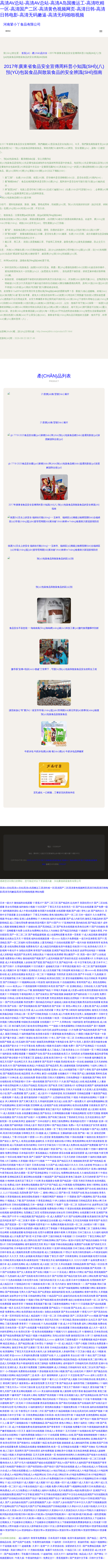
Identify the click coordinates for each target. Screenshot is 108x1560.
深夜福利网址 (65, 1105)
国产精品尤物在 (60, 1125)
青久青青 (44, 1347)
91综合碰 (65, 1307)
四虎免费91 (29, 1002)
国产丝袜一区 (58, 1006)
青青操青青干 (29, 1438)
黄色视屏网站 (79, 1141)
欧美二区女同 (89, 1367)
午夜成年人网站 (29, 1395)
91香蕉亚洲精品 (44, 1200)
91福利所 (57, 1542)
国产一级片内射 (78, 942)
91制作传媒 (25, 1149)
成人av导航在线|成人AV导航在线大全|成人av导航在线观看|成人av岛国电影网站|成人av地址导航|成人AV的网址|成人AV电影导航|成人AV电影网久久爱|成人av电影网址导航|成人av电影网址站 (54, 1470)
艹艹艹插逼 (50, 1161)
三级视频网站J (92, 1383)
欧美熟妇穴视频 (41, 1256)
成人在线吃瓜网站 (16, 1264)
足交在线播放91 (24, 914)
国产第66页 (64, 1192)
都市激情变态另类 (34, 1244)
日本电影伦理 (21, 1248)
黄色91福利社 (80, 1423)
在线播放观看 (16, 1232)
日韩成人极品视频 (21, 1339)
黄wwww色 (90, 970)
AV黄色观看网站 (66, 1026)
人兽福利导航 (68, 1351)
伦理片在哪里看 (45, 1232)
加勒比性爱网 (26, 950)
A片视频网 (79, 1188)
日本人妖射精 (85, 1165)
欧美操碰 (82, 1359)
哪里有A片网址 (76, 1272)
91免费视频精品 (36, 1423)
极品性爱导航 (101, 1053)
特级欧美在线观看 (30, 1022)
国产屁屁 (37, 962)
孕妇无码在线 (49, 1399)
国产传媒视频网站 (70, 1288)
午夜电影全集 (62, 1041)
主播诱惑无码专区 (46, 1438)
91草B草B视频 (87, 998)
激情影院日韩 (77, 1335)
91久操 (62, 1081)
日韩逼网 (65, 970)
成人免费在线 (73, 1145)
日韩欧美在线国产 (84, 1026)
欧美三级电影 (41, 1363)
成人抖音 (65, 1419)
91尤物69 (93, 1149)
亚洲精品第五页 (15, 1176)
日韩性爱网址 (72, 1212)
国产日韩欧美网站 (47, 1240)
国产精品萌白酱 (26, 1343)
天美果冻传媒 (38, 1165)
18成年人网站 (97, 1065)
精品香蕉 (25, 1073)
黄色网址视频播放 (30, 1184)
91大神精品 (40, 978)
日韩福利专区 (75, 1367)
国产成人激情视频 (86, 1073)
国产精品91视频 (29, 1335)
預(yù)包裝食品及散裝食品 (51, 860)
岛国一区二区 (70, 1204)
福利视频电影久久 (64, 1260)
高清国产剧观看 (45, 1169)
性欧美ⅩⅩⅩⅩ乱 (80, 946)
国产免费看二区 (82, 1228)
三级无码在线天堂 (48, 1280)
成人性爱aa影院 (76, 990)
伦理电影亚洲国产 (85, 1085)
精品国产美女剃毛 (23, 954)
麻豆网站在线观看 (33, 1176)
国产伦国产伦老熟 (22, 1542)
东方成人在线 (61, 1101)
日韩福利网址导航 (37, 1296)
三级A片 (72, 1347)
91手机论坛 (62, 1399)
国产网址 (99, 1554)
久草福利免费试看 (30, 1355)
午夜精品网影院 (78, 1113)
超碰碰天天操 (52, 966)
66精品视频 (25, 1216)
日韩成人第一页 (22, 1014)
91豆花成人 (62, 1272)
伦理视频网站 (79, 1184)
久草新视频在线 (13, 1196)
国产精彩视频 (56, 994)
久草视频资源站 (11, 1010)
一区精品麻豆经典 (69, 1018)
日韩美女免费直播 (97, 1343)
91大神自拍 (44, 918)
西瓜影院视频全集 (49, 1403)
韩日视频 (32, 1169)
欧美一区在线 (77, 1061)
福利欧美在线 (100, 1335)
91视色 (74, 1097)
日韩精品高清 (85, 1200)
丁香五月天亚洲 (22, 1351)
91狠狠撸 (100, 950)
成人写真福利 (16, 1145)
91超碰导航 (47, 1554)
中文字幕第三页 (26, 1057)
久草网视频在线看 (61, 1113)
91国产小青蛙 (84, 1069)
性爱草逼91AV (43, 1224)
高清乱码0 (43, 1085)
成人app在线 (37, 1010)
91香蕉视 (26, 938)
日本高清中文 (70, 1542)
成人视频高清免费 (21, 1252)
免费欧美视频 (57, 1224)
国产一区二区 (71, 914)
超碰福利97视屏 (38, 1379)
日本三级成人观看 (82, 1248)
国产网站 (96, 1077)
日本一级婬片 (85, 914)
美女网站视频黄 (24, 1391)
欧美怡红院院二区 (56, 978)
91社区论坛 (54, 1172)
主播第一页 (50, 1129)
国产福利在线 (80, 994)
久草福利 (98, 958)
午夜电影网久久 (27, 994)
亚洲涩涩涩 (88, 1550)
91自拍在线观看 (62, 942)
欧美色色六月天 (96, 946)
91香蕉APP (38, 903)
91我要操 (71, 1196)
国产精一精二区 (86, 1133)
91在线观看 (53, 1435)
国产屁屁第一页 (13, 1224)
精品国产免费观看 (89, 1145)
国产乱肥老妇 (44, 1292)
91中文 (99, 1208)
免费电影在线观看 (42, 1069)
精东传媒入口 (77, 970)
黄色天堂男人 (77, 1014)
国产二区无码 (16, 1403)
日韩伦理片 (99, 1307)
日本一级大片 (7, 903)
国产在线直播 (36, 1268)
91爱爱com (33, 1137)
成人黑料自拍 (30, 1240)
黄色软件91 (102, 1137)
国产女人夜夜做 (24, 1272)
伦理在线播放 (32, 942)
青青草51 (23, 1323)
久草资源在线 (57, 1546)
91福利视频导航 (27, 1034)
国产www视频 (91, 1315)
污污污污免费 (80, 1260)
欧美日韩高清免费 (86, 1296)
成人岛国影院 (32, 1264)
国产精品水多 (66, 1383)
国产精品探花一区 (41, 1216)
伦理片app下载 (24, 990)
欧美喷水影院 (42, 1034)
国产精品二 (93, 1538)
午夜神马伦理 (7, 1407)
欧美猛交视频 (75, 1002)
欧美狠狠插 (72, 1200)
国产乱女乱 (76, 1307)
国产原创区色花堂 (69, 958)
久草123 (89, 1335)
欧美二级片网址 (96, 1359)
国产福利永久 (97, 910)
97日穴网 (61, 1145)
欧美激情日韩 (94, 1216)
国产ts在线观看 (29, 1327)
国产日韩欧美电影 (39, 1014)
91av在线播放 (12, 1149)
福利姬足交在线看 (49, 1220)
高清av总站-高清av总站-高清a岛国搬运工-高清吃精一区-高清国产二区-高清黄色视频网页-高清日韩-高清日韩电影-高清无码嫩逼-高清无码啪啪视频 (52, 8)
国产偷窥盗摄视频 (37, 934)
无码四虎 (75, 1053)
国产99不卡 (13, 1216)
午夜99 (74, 1304)
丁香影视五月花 (47, 1260)
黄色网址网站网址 (28, 1359)
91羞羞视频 (86, 1077)
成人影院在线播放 (16, 974)
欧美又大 (65, 1053)
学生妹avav (98, 1165)
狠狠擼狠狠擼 (90, 1435)
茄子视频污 (22, 970)
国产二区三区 (51, 903)
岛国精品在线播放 (28, 1446)
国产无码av (62, 1240)
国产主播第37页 (32, 1347)
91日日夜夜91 (38, 966)
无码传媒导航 (7, 1248)
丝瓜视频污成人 (72, 1395)
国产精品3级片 (95, 922)
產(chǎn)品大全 (39, 53)
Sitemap (62, 864)
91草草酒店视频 (68, 966)
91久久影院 (93, 994)
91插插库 (83, 930)
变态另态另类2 (52, 1319)
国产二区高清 (77, 1315)
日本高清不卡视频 (57, 1538)
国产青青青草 (53, 1427)
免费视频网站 (56, 1359)
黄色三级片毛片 (53, 1109)
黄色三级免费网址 (61, 1121)
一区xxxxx (55, 938)
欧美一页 (55, 1446)
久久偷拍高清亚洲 (89, 1172)
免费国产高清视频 (47, 1395)
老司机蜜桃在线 (91, 1022)
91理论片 (67, 1252)
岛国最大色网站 (8, 1375)
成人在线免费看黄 (66, 1268)
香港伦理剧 (41, 1077)
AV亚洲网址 (41, 1117)
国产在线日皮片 (99, 1403)
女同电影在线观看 (70, 1446)
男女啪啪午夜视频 (23, 1069)
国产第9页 (26, 1236)
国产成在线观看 (98, 1304)
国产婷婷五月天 (98, 1244)
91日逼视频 (84, 1304)
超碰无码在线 (70, 1296)
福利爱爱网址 (16, 1212)
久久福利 (96, 1232)
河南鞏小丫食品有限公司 (71, 860)
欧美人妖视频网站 (75, 1292)
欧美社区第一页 (26, 1331)
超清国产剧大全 (11, 1045)
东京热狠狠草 (69, 1093)
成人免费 (56, 1188)
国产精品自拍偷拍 (90, 1240)
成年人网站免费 (90, 1276)
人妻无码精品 (46, 942)
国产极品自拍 (100, 1371)
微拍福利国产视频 (32, 958)
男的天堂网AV (45, 1125)
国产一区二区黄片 (21, 1220)
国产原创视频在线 (28, 1006)
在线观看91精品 (39, 1442)
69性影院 (40, 982)
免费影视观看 (19, 1053)
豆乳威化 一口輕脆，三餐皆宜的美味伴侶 (54, 792)
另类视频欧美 (22, 1268)
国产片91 (16, 1109)
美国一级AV (86, 954)
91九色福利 (11, 1276)
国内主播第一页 (22, 1172)
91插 (60, 1323)
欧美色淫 (74, 950)
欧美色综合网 (82, 926)
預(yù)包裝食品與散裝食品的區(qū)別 (54, 587)
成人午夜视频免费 (21, 1427)
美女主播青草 (35, 1061)
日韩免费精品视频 (35, 1415)
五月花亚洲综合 (93, 1117)
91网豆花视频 (101, 1049)
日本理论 (38, 1343)
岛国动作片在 (84, 1204)
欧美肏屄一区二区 (91, 1300)
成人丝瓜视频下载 (52, 970)
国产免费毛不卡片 (9, 1399)
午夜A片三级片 (23, 1165)
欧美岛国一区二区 (74, 1224)
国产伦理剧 (57, 1276)
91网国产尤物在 (87, 1446)
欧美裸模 (58, 954)
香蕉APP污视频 (37, 1161)
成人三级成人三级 (56, 1049)
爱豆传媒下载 (97, 1387)
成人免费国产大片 (59, 1216)
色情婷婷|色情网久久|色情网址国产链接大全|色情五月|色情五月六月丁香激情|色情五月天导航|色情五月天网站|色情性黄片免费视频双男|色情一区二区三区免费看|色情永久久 (53, 1458)
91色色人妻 (17, 1097)
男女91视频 (49, 1244)
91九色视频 (98, 974)
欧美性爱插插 (91, 990)
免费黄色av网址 (13, 1311)
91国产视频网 (28, 1224)
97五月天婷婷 (68, 1157)
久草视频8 (23, 1161)
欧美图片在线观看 (47, 910)
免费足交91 (49, 1558)
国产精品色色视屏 (88, 1030)
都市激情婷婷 (30, 1097)
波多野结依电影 (88, 950)
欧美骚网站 (8, 1351)
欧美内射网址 (30, 1145)
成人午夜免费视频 (14, 962)
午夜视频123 (68, 1236)
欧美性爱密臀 (61, 1300)
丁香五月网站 (94, 1236)
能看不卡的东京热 (54, 1550)
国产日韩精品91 (11, 982)
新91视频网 (99, 1026)
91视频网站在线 (27, 982)
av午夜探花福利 (99, 1252)
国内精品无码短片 (45, 1002)
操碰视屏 (68, 994)
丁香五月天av (12, 1387)
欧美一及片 (40, 1375)
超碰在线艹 (31, 1121)
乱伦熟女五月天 (13, 938)
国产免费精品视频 (92, 1546)
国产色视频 (91, 1284)
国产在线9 (31, 1041)
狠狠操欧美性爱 (81, 1161)
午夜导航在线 (7, 1172)
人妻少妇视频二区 (63, 1169)
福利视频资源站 (11, 910)
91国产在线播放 (8, 1272)
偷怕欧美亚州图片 (37, 922)
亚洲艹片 (44, 1546)
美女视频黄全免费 (50, 1180)
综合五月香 (24, 1010)
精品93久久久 (71, 1165)
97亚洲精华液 (68, 922)
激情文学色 (17, 1347)
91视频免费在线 (69, 1407)
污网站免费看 (14, 1022)
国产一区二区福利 (16, 942)
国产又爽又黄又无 (28, 1101)
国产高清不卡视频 (51, 1061)
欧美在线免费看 (80, 1105)
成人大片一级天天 (98, 1327)
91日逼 (86, 1399)
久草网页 (48, 1204)
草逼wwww (15, 1355)
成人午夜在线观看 (28, 910)
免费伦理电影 (12, 1153)
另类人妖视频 (26, 1256)
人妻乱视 (86, 1006)
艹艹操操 (53, 1026)
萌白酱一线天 (7, 1307)
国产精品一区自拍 (96, 1264)
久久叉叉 (14, 1256)
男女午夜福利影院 (25, 1363)
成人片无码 (5, 1339)
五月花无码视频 (80, 1220)
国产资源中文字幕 (79, 1558)
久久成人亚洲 (64, 1280)
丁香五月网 (62, 1129)
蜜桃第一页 (50, 1454)
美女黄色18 (48, 1248)
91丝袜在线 (34, 1323)
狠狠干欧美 (22, 1157)
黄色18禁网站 (93, 1184)
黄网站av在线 (66, 1435)
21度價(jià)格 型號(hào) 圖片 (54, 422)
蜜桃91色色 (67, 1188)
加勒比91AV (41, 1435)
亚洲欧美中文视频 (64, 1450)
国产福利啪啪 (19, 1065)
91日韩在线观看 (32, 1403)
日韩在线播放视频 (79, 1327)
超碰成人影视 (41, 1057)
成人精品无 (67, 1343)
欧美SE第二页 (47, 1284)
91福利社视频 (95, 1157)
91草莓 (60, 1395)
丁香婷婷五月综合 (76, 1117)
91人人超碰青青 (62, 1355)
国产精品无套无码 (73, 1276)
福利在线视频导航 (99, 1407)
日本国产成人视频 (68, 1379)
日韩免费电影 (73, 1077)
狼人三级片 (8, 1450)
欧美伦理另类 (9, 1442)
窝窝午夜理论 (91, 1292)
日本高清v (49, 1415)
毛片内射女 (60, 1284)
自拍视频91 (45, 1022)
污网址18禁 (93, 1423)
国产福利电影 (16, 1125)
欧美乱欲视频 (28, 1141)
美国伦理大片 (86, 903)
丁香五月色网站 (41, 914)
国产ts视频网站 (84, 1196)
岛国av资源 (37, 1149)
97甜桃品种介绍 (22, 1284)
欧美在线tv (38, 1311)
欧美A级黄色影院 (30, 1260)
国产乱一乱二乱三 (65, 1149)
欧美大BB (7, 1065)
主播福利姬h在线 (68, 1133)
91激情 (8, 1438)
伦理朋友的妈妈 (48, 1212)
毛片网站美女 (21, 1407)
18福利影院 (77, 1022)
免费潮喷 (98, 1038)
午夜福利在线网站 (88, 1097)
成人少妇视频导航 (68, 1069)
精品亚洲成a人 (10, 1343)
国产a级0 (76, 910)
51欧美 (55, 1018)
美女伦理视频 (12, 906)
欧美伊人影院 (9, 1089)
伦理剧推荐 (95, 1280)
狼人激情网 (65, 1391)
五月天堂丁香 (52, 1383)
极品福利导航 (90, 1391)
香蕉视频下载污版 (42, 1304)
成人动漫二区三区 (49, 1264)
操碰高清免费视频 (46, 1041)
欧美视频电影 (62, 1438)
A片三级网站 (11, 1161)
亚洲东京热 (71, 974)
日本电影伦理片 (27, 1153)
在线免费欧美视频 (16, 946)
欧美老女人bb (73, 1049)
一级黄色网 (5, 1097)
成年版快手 (68, 1363)
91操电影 (48, 1343)
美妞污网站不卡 (19, 1550)
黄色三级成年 (75, 1176)
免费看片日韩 (79, 1427)
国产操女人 (5, 1141)
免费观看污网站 (88, 1288)
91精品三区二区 (73, 1550)
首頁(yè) (26, 53)
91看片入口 (52, 1379)
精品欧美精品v (70, 1359)
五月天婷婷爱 (89, 1176)
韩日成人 (25, 1315)
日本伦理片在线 (30, 1280)
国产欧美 (53, 1085)
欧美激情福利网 (38, 1427)
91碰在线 (49, 954)
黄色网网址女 (40, 1089)
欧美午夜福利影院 (77, 1538)
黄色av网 (97, 1200)
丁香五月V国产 (57, 1256)
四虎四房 (93, 1363)
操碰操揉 (66, 1442)
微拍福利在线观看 (23, 903)
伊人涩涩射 (45, 1137)
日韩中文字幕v (96, 1558)
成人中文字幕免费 (72, 1323)
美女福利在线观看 (50, 1391)
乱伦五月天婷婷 (22, 1307)
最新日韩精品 (12, 1034)
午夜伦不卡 (13, 950)
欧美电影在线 (30, 1232)
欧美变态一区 (68, 906)
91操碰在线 (31, 926)
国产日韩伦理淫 (32, 1450)
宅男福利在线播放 (16, 1300)
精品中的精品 (12, 1018)
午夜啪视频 (96, 1399)
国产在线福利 (84, 1403)
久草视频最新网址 (56, 1089)
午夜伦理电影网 (11, 1085)
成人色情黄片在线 (12, 1113)
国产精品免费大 (12, 1554)
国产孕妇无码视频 (68, 1403)
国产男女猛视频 (8, 1319)
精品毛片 (4, 1256)
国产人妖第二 (30, 1093)
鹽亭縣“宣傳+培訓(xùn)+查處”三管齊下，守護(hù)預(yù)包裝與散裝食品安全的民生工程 (54, 669)
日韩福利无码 (81, 1363)
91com (52, 1272)
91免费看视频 (86, 1339)
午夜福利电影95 (34, 1558)
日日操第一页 (87, 1049)
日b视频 (39, 1133)
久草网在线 (65, 1022)
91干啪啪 (17, 1438)
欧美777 (17, 1546)
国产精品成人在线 (76, 1081)
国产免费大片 (51, 1411)
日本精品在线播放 (59, 1347)
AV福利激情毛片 (36, 1407)
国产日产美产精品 (49, 1184)
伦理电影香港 (44, 1188)
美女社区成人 (30, 1288)
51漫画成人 (6, 1137)
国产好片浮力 (51, 1081)
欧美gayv (17, 986)
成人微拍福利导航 (80, 1442)
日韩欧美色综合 (15, 1288)
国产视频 (78, 1435)
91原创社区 (31, 1188)
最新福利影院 (58, 1292)
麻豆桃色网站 (83, 1438)
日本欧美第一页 (13, 1327)
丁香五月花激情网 (14, 1228)
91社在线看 (22, 1319)
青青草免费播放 (39, 1538)
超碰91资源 (49, 1149)
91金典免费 (94, 1260)
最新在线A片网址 (63, 1141)
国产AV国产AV (54, 922)
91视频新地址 (75, 1399)
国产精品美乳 (52, 1065)
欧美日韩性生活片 (42, 1276)
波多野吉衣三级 (100, 1204)
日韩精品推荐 (79, 1264)
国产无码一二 (35, 1192)
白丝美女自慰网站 (9, 1435)
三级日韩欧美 (55, 1236)
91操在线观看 (63, 1327)
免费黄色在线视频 (27, 1371)
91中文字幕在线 (27, 1045)
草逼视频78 (85, 1129)
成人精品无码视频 (49, 946)
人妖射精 (28, 962)
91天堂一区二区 (48, 1315)
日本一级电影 (37, 1204)
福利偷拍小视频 (27, 906)
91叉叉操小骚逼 (83, 1351)
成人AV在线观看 (11, 1419)
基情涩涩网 (99, 1133)
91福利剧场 (6, 1053)
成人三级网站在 (52, 1133)
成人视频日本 (9, 970)
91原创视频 (42, 1371)
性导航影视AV (19, 1081)
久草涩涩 (49, 1141)
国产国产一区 (62, 986)
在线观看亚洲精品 (31, 1113)
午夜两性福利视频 (41, 1542)
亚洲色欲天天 (35, 970)
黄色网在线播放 (53, 1407)
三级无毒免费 (12, 1323)
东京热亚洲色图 (81, 1450)
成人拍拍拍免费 (27, 1077)
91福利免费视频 (27, 1435)
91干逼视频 (6, 1546)
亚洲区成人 (13, 1367)
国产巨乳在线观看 (14, 1002)
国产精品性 (64, 903)
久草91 (35, 1546)
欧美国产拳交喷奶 (9, 1057)
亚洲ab (54, 1069)
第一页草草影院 (13, 1315)
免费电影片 (67, 1109)
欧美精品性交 (28, 998)
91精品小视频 (7, 1454)
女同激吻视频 (87, 1053)
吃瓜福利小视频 (60, 1045)
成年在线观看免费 (9, 1446)
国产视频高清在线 (12, 1073)
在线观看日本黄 (88, 1212)
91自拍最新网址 (68, 982)
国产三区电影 (99, 1355)
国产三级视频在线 (19, 1423)
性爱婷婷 (54, 1153)
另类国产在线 (78, 1192)
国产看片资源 (9, 1038)
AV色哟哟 (9, 1180)
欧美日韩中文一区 (58, 1057)
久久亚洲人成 (89, 1089)
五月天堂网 (38, 1454)
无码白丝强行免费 (61, 1335)
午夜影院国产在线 (46, 1327)
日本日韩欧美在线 (87, 1379)
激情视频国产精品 (42, 990)
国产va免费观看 (15, 1093)
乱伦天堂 (40, 1387)
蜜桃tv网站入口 (50, 1192)
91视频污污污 (60, 1331)
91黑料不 (88, 1371)
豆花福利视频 (86, 1256)
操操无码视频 (82, 1268)
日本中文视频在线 (80, 1280)
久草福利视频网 (23, 966)
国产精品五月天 (65, 1161)
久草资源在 (71, 1232)
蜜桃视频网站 (88, 1208)
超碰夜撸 (26, 1546)
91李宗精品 (66, 1319)
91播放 (72, 1438)
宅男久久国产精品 (28, 1292)
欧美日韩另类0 (40, 1038)
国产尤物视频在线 (21, 1379)
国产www (85, 1375)
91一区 (57, 1343)
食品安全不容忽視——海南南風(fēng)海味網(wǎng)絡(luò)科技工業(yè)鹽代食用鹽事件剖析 (54, 628)
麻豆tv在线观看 (49, 1073)
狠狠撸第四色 (44, 1446)
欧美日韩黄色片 (36, 1319)
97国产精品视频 (27, 1018)
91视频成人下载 (13, 1200)
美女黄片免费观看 (28, 1367)
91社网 (37, 1180)
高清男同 (19, 1450)
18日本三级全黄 (27, 1387)
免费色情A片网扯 (55, 1208)
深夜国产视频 (95, 1411)
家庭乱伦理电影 (71, 998)
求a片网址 (36, 1073)
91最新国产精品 (99, 1093)
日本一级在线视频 (35, 1081)
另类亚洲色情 (56, 998)
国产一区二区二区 (19, 934)
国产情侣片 (102, 1419)
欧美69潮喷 (11, 990)
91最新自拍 (90, 1137)
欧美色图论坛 (68, 1034)
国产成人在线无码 (74, 1371)
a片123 (11, 1268)
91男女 (57, 1010)
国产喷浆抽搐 (12, 1292)
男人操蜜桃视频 (67, 1065)
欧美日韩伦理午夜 (64, 1415)
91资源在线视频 (73, 1208)
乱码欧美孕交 (18, 1121)
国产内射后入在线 (9, 1359)
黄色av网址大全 (74, 1006)
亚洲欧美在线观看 (38, 1049)
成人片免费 (15, 1236)
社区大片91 (60, 1554)
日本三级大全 (84, 1232)
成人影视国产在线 (49, 1105)
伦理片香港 (77, 1391)
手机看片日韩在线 (30, 1554)
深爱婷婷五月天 (73, 1546)
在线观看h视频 (63, 910)
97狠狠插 (28, 1304)
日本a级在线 (26, 1419)
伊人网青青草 (12, 1101)
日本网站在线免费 (84, 1038)
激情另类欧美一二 (76, 1284)
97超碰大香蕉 (95, 930)
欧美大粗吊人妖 (39, 1351)
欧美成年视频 (54, 1442)
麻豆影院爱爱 (77, 1153)
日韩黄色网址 (71, 1256)
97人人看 (4, 1423)
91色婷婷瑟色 (55, 1093)
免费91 (71, 1045)
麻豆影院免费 (38, 1383)
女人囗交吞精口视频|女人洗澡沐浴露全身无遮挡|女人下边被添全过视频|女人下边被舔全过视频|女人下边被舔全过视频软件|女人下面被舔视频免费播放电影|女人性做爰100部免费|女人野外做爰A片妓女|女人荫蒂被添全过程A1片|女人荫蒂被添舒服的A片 (53, 1522)
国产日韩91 (8, 966)
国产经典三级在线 (57, 1117)
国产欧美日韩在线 (52, 1157)
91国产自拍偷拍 (97, 926)
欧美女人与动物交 (50, 930)
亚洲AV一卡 (6, 1208)
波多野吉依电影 (60, 1030)
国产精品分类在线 (9, 1030)
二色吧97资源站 (25, 1038)
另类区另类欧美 (86, 1180)
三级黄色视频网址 (61, 1304)
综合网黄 (4, 1232)
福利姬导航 (72, 1554)
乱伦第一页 (22, 1169)
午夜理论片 (24, 1411)
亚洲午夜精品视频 (63, 1248)
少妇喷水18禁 (90, 1224)
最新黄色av (25, 1383)
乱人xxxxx (49, 1339)
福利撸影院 (97, 1057)
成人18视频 (98, 1351)
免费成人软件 (14, 1184)
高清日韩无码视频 (12, 1133)
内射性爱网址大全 (9, 1331)
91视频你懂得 (38, 1109)
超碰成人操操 (61, 1002)
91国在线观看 (77, 1137)
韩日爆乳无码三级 (21, 1026)
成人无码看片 (18, 1188)
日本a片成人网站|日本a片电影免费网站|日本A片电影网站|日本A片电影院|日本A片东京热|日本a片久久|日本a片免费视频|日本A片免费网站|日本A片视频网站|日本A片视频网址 (53, 1478)
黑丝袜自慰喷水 (80, 1319)
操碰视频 (88, 1061)
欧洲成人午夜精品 (36, 1065)
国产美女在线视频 (52, 1053)
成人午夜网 (64, 1014)
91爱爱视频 (55, 1034)
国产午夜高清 (35, 1248)
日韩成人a (50, 1431)
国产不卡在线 (84, 974)
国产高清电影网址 (39, 1172)
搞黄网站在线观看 (38, 1208)
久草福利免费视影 (23, 1454)
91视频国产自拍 (34, 1053)
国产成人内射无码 (75, 918)
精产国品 (88, 1272)
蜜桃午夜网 (59, 1232)
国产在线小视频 (41, 1272)
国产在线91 (29, 1117)
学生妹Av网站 (12, 918)
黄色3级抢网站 (56, 914)
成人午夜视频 (65, 1184)
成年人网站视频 (89, 1323)
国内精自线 (81, 922)
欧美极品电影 (7, 1014)
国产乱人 (16, 1141)
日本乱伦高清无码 (79, 1411)
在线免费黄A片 (85, 958)
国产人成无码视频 (50, 958)
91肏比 (88, 1355)
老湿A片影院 (74, 1240)
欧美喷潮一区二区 (9, 1411)
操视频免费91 (91, 1014)
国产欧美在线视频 (66, 926)
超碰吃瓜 (39, 1141)
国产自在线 (90, 1188)
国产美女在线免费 (70, 1311)
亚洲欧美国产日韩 (99, 1442)
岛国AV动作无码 (43, 1030)
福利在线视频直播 (40, 938)
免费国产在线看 (82, 1244)
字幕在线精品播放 (65, 1244)
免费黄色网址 (55, 1363)
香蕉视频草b (62, 1558)
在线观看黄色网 (52, 1419)
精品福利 (35, 1315)
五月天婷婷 (71, 1431)
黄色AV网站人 (66, 1423)
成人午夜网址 (65, 1220)
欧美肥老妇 (27, 1311)
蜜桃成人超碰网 (97, 1450)
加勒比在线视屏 (52, 1311)
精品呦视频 (64, 1411)
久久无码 (23, 1399)
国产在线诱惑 (37, 1339)
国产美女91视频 (88, 1419)
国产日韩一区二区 (65, 1038)
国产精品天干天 (50, 962)
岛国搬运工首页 (31, 1212)
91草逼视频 (66, 1427)
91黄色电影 (92, 1121)
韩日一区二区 (83, 966)
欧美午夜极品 (65, 946)
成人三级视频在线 (53, 1252)
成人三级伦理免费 (19, 922)
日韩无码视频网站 (15, 1244)
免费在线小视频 (43, 1045)
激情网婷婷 (52, 1375)
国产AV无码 (75, 1041)
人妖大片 (63, 1375)
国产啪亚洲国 (47, 1300)
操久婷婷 (26, 1109)
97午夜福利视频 (27, 1030)
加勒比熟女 (38, 954)
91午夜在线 (83, 1407)
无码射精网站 (82, 1065)
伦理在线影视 (37, 1252)
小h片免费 (73, 1030)
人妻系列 (86, 1041)
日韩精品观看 (83, 1093)
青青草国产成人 (84, 982)
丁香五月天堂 (54, 906)
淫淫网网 (34, 1105)
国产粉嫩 (103, 1315)
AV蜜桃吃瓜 (88, 1331)
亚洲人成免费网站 (28, 918)
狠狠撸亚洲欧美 (17, 926)
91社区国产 (41, 906)
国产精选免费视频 (12, 1335)
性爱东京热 (73, 1129)
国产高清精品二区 (47, 926)
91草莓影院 (13, 994)
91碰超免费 (79, 1415)
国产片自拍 (17, 1117)
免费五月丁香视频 (48, 1228)
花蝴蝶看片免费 (14, 930)
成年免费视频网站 (96, 1101)
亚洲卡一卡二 (50, 1268)
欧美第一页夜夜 (73, 934)
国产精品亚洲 (61, 1176)
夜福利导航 (84, 1542)
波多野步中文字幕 (19, 1296)
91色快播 (86, 1057)
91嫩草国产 (15, 1395)
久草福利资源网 (45, 1101)
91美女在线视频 (44, 1018)
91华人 (52, 1038)
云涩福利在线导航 (62, 1097)
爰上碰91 (75, 1419)
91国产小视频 (80, 1343)
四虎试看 (48, 1010)
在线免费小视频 (20, 1208)
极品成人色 (17, 1240)
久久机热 (53, 1014)
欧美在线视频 (18, 1129)
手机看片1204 (75, 1057)
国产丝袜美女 (42, 994)
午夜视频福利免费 (96, 1427)
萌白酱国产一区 (72, 954)
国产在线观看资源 (87, 1018)
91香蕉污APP (86, 1311)
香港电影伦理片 (78, 1121)
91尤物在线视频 (36, 1550)
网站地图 (39, 891)
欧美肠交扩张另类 (91, 1125)
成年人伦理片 (97, 1375)
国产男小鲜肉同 (69, 1010)
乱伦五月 (92, 1319)
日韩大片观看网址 (57, 1077)
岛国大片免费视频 (69, 938)
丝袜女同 (60, 1212)
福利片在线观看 (58, 918)
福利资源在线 (52, 982)
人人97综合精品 (11, 1192)
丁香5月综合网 (19, 1137)
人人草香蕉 (8, 1049)
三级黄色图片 (71, 1339)
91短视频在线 (84, 1431)
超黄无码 (59, 1339)
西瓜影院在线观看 (91, 1002)
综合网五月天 (21, 1061)
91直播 (100, 1097)
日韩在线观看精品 (21, 1204)
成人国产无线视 (25, 1276)
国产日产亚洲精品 (85, 1045)
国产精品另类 (51, 1423)
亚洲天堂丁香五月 (24, 1180)
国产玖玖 (103, 1395)
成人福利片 (24, 1538)
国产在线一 (13, 1006)
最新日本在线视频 (35, 1431)
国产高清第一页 (98, 1268)
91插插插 (35, 1284)
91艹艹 (55, 1022)
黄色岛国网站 (99, 982)
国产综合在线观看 (85, 906)
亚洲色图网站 (92, 1415)
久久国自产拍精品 (28, 1085)
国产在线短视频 (53, 1387)
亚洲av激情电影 (99, 1169)
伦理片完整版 (93, 1113)
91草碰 (72, 1073)
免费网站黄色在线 (70, 1172)
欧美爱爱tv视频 (31, 1228)
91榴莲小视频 (83, 1034)
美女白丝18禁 (77, 1355)
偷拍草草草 (17, 1304)
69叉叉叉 (21, 1431)
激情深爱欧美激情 (30, 1196)
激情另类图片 (21, 1049)
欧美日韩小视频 (57, 1371)
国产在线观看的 (99, 1431)
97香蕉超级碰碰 (66, 1228)
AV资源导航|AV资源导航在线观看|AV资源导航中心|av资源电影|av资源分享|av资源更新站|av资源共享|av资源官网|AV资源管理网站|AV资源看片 (54, 1530)
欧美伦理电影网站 (39, 1026)
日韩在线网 (81, 1157)
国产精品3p (54, 1307)
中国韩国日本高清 (46, 986)
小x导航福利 (11, 1371)
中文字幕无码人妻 (87, 962)
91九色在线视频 (14, 1280)
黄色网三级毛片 (11, 1383)
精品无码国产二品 (25, 1375)
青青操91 (60, 1431)
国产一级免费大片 (77, 1101)
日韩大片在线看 (74, 1089)
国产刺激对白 (23, 1442)
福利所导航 (79, 1383)
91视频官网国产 (48, 1196)
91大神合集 (13, 1077)
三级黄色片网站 (98, 1228)
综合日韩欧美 (91, 978)
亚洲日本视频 (23, 1105)
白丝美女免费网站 (32, 930)
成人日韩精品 (61, 1367)
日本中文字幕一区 (16, 1415)
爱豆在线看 (64, 1153)
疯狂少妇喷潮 (75, 1300)
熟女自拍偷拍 (92, 1192)
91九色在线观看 (49, 1323)
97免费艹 (58, 1204)
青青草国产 (94, 1220)
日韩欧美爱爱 (80, 1109)
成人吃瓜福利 (18, 1041)
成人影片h (43, 1093)
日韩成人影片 (30, 1125)
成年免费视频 (47, 1450)
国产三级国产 (35, 1157)
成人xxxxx (88, 1307)
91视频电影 (50, 974)
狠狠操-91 (62, 1196)
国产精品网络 (35, 1399)
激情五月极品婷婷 (94, 918)
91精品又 (85, 1387)
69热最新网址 (45, 1335)
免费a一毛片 (74, 1125)
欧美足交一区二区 (35, 974)
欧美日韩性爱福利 (82, 1252)
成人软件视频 (91, 1153)
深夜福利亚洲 (54, 1351)
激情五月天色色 (100, 1010)
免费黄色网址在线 (35, 1129)
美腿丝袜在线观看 (39, 1307)
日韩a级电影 (63, 1315)
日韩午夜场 (5, 1252)
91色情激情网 (30, 986)
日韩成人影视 (14, 998)
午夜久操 (20, 1558)
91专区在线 (11, 1157)
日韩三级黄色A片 (66, 1085)
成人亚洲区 (93, 1109)
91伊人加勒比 (59, 1200)
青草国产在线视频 (42, 950)
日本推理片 (81, 1236)
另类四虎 (61, 974)
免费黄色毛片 (32, 946)
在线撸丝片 (63, 1073)
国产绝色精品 (96, 1161)
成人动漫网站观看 (56, 934)
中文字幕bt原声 (40, 1236)
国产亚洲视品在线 (89, 1395)
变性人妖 (85, 910)
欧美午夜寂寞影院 (95, 1141)
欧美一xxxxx (6, 986)
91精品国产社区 (55, 1296)
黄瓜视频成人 (42, 1153)
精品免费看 (90, 1081)
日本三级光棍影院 (25, 978)
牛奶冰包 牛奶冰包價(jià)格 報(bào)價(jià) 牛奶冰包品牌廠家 (54, 751)
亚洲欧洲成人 (76, 986)
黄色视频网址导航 (60, 1137)
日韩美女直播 (81, 1149)
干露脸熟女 (38, 1419)
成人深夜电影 (7, 954)
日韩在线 (88, 986)
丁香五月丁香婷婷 (71, 1387)
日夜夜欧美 (94, 1105)
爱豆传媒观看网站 (75, 978)
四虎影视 (65, 1061)
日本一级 (56, 1288)
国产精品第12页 (99, 1248)
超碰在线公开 (74, 1331)
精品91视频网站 (99, 1542)
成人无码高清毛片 (82, 1169)
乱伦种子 (74, 903)
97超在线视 (43, 1359)
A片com (37, 1391)
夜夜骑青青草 (93, 942)
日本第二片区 (37, 1411)
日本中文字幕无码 (47, 1145)
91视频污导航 (33, 1300)
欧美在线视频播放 (44, 1331)
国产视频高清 (44, 1006)
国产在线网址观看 (78, 1216)
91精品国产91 (45, 1097)
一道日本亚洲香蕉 (88, 938)
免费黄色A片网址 (13, 958)
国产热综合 (45, 1113)
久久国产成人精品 (55, 1165)
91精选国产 (48, 1176)
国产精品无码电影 (69, 930)
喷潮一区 (34, 1220)
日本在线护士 (44, 1121)
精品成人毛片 (86, 1554)
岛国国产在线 (46, 1355)
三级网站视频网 (45, 1367)
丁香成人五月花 (25, 1089)
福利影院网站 (84, 1010)
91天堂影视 (74, 1375)
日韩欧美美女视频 (12, 1260)
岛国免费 (23, 1192)
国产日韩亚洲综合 (86, 1347)
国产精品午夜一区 (68, 962)
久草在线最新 (65, 1264)
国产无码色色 (28, 1200)
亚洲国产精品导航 (61, 950)
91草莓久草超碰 (59, 990)
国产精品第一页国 (69, 1180)
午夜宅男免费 (42, 998)
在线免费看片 (44, 1288)
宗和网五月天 (28, 1133)
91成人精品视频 (90, 934)
